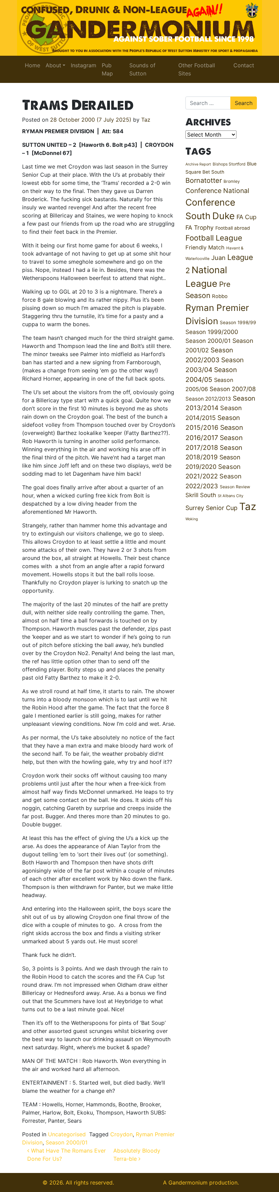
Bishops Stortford (229, 163)
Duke (223, 216)
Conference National (217, 191)
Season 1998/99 (238, 322)
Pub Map (107, 69)
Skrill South (200, 494)
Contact (243, 65)
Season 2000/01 (66, 1142)
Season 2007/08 (233, 388)
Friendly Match (205, 247)
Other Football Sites (196, 69)
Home (32, 65)
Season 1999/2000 (211, 331)
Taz (145, 119)
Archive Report (198, 164)
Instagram (83, 65)
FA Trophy (199, 227)
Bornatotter (203, 180)
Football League (213, 237)
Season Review (235, 486)
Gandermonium (188, 1182)
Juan (218, 257)
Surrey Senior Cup (211, 507)
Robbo (220, 296)
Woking (191, 519)
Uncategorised (67, 1134)
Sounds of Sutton (142, 69)
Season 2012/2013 (208, 399)
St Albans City (230, 495)
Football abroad (232, 228)
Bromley (232, 181)
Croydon (121, 1134)
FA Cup (246, 217)
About (53, 65)
